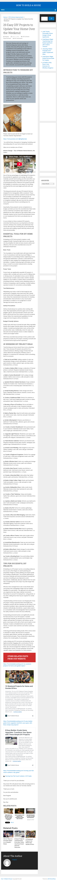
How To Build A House (28, 5)
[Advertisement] (47, 96)
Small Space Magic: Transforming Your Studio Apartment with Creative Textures (47, 43)
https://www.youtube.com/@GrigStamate (15, 139)
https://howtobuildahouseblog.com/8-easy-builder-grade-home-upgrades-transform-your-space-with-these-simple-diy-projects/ (18, 723)
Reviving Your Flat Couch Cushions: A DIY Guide (18, 776)
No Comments (18, 38)
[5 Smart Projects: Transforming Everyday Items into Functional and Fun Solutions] (19, 834)
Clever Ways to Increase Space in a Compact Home (7, 841)
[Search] (51, 18)
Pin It (12, 822)
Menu (3, 10)
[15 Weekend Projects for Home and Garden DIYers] (31, 834)
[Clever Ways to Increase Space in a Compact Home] (8, 834)
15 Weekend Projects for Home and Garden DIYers (30, 841)
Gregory (6, 36)
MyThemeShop (52, 879)
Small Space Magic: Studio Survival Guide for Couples (48, 58)
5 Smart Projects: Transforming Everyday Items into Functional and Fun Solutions (19, 843)
